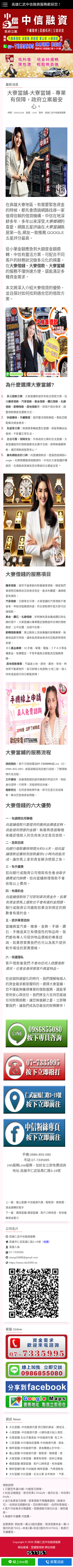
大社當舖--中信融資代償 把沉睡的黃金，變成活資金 (39, 1427)
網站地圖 (50, 1547)
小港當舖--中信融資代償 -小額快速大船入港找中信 (38, 1432)
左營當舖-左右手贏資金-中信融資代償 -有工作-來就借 (40, 1437)
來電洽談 (57, 1562)
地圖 (46, 1241)
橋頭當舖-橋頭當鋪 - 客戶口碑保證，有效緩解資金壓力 (41, 1463)
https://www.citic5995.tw (23, 1262)
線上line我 (20, 1562)
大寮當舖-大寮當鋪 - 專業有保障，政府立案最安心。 (39, 1458)
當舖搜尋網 (37, 1547)
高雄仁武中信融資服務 (55, 113)
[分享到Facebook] (36, 1388)
